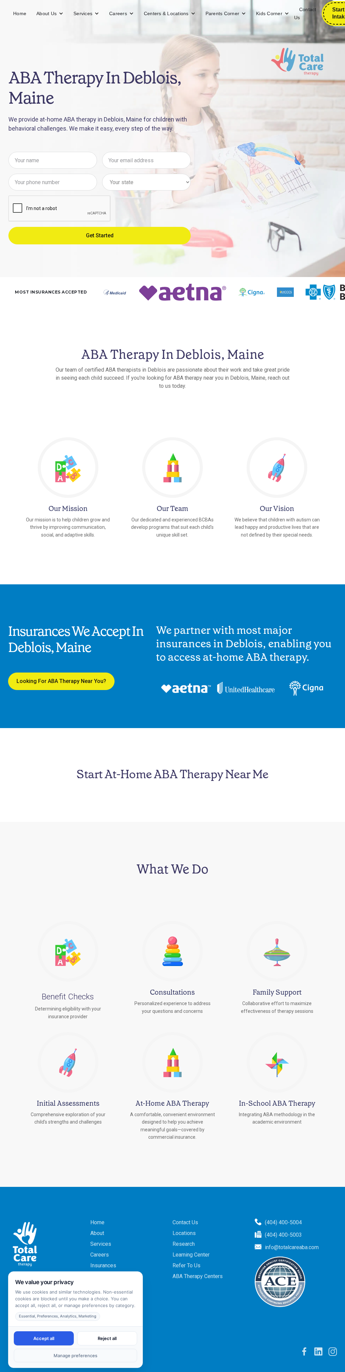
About (97, 1233)
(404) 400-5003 (283, 1235)
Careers (118, 13)
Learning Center (191, 1254)
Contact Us (305, 13)
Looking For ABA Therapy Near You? (61, 681)
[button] (50, 13)
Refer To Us (186, 1265)
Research (183, 1244)
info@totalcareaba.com (292, 1247)
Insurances (103, 1265)
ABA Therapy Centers (197, 1276)
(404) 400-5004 (283, 1222)
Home (19, 13)
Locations (184, 1233)
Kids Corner (269, 13)
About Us (46, 13)
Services (82, 13)
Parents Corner (223, 13)
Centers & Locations (166, 13)
